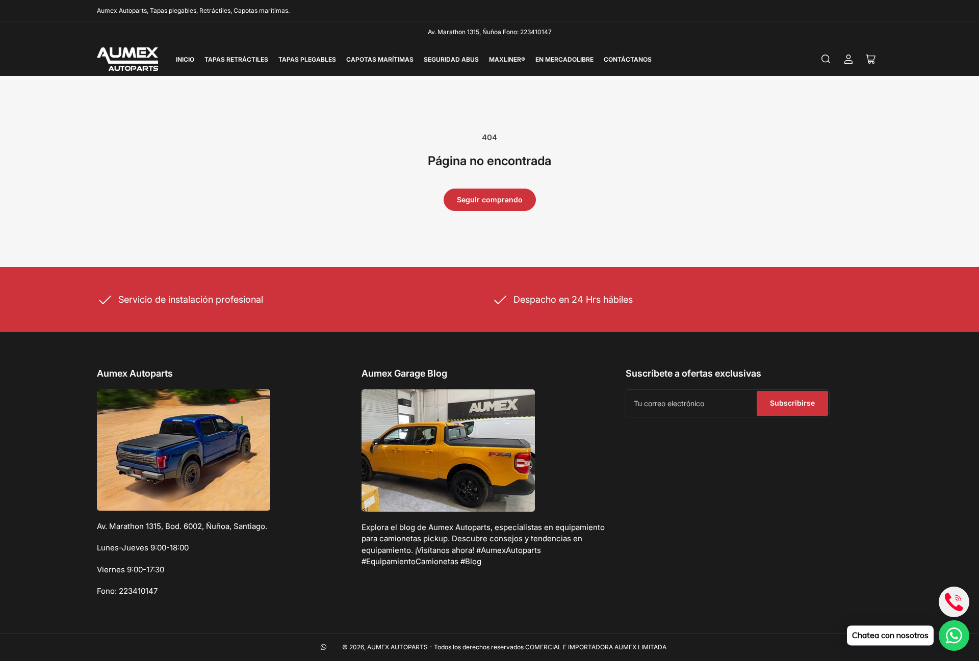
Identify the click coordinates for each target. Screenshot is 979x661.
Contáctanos (628, 59)
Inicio (185, 59)
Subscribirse (792, 403)
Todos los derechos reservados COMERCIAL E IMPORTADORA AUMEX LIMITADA (550, 647)
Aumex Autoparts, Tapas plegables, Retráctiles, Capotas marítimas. (193, 10)
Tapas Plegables (307, 59)
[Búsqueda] (826, 59)
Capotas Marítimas (380, 59)
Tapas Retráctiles (236, 59)
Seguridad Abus (451, 59)
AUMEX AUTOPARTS (397, 647)
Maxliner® (507, 59)
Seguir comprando (490, 199)
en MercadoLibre (564, 59)
